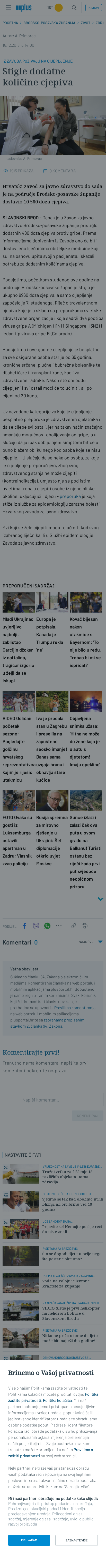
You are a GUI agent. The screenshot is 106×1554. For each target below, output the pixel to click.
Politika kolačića (57, 1400)
